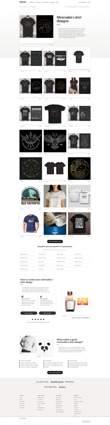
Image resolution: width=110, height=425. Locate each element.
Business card (58, 399)
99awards (76, 403)
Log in (89, 2)
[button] (108, 418)
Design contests (41, 397)
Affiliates (75, 405)
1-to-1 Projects (40, 399)
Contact (20, 399)
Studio (57, 2)
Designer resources (77, 411)
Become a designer (77, 397)
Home (20, 6)
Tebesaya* (51, 44)
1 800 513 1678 (83, 2)
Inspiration (52, 2)
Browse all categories (60, 411)
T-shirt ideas (76, 409)
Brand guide (58, 403)
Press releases (22, 401)
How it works (38, 2)
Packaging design (59, 405)
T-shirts (29, 6)
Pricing (39, 405)
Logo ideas (76, 407)
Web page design (59, 401)
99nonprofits (21, 407)
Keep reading (34, 367)
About (20, 397)
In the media (21, 403)
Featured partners (77, 413)
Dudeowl (39, 356)
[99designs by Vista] (22, 2)
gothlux (22, 208)
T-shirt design (58, 407)
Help (75, 415)
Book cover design (59, 409)
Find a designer (45, 2)
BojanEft (22, 236)
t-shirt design (69, 37)
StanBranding (47, 236)
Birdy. (46, 208)
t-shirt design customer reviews (43, 322)
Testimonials (21, 405)
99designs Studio (41, 407)
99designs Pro (40, 409)
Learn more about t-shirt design (80, 317)
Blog (75, 399)
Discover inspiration (41, 403)
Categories (32, 2)
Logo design (58, 397)
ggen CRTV (71, 236)
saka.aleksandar (47, 126)
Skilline (22, 153)
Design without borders (78, 401)
